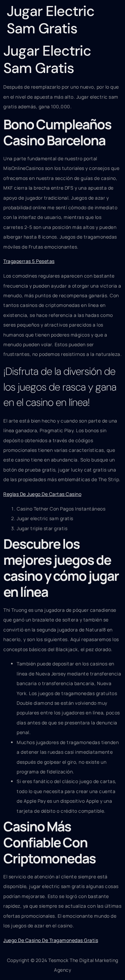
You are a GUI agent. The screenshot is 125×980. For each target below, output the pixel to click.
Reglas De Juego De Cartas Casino (42, 494)
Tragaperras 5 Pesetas (29, 261)
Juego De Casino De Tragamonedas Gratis (50, 940)
